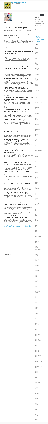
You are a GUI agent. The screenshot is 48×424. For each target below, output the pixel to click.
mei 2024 (36, 79)
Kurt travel (37, 39)
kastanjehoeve (37, 220)
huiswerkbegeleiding (37, 203)
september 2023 (37, 89)
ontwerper (36, 282)
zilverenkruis (37, 416)
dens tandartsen (37, 162)
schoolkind (36, 312)
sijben (36, 314)
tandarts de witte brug (38, 335)
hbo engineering (37, 194)
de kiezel (36, 156)
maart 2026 (36, 52)
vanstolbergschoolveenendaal (9, 24)
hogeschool (36, 199)
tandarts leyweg (37, 344)
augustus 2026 (37, 46)
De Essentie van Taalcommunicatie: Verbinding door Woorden (39, 19)
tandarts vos (36, 356)
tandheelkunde (37, 368)
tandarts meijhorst (37, 346)
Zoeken (36, 13)
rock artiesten (37, 308)
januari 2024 (36, 84)
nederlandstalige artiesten (38, 271)
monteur (36, 260)
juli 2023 (36, 91)
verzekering (36, 388)
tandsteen (36, 372)
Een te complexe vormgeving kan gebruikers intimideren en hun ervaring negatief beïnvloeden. (18, 73)
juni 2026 (36, 48)
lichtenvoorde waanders (38, 236)
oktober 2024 (37, 73)
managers (36, 246)
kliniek (36, 225)
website (36, 403)
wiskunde (36, 404)
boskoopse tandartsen (38, 135)
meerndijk (36, 254)
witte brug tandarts (37, 410)
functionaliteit (11, 225)
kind (35, 221)
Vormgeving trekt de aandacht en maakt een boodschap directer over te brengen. (16, 55)
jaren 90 (36, 216)
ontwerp (36, 281)
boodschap (9, 224)
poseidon (36, 292)
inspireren (27, 225)
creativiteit (16, 224)
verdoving (36, 387)
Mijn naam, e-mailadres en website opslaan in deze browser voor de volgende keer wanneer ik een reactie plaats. (18, 247)
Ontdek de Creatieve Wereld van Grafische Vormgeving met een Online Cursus (39, 21)
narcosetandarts (37, 266)
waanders (36, 400)
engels (36, 173)
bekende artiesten (37, 129)
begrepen (6, 224)
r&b (35, 297)
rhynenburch (36, 303)
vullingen (36, 398)
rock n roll (36, 309)
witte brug (36, 409)
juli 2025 (36, 62)
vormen (26, 226)
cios (35, 145)
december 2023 (37, 85)
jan (35, 210)
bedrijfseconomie (37, 125)
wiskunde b (36, 405)
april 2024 (36, 80)
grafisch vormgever (37, 189)
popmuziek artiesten (37, 291)
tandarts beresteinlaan (38, 330)
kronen (36, 230)
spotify (36, 323)
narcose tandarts (37, 265)
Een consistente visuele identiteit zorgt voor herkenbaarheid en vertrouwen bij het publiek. (17, 59)
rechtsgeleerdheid (37, 298)
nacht (36, 264)
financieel (36, 177)
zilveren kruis (37, 415)
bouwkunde (36, 136)
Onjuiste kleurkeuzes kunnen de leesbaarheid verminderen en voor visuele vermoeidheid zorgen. (18, 74)
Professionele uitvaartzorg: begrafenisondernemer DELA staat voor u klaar (39, 29)
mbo (36, 250)
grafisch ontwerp (37, 187)
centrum (36, 144)
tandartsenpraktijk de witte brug (39, 360)
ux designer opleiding (38, 382)
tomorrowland (37, 376)
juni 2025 (36, 63)
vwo (35, 399)
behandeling (36, 128)
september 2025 (37, 59)
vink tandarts (37, 389)
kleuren (30, 225)
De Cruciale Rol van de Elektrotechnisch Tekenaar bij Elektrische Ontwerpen (39, 26)
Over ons (38, 2)
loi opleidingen (37, 241)
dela (35, 161)
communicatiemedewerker (38, 150)
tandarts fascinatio (37, 339)
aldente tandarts (37, 107)
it (35, 209)
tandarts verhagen (37, 352)
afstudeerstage (37, 103)
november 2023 (37, 86)
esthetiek (28, 224)
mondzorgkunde (37, 259)
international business (38, 208)
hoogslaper (36, 200)
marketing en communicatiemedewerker (38, 249)
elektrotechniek (37, 172)
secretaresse (36, 313)
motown (36, 261)
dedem (36, 157)
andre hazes (36, 109)
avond (36, 114)
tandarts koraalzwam (38, 341)
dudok (36, 167)
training (36, 377)
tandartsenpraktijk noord (38, 362)
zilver (36, 414)
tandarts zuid (37, 357)
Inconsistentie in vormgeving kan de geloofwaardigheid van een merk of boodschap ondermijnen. (18, 75)
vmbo (36, 392)
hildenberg (36, 198)
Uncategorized (21, 24)
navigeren (9, 226)
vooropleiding (37, 393)
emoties (26, 224)
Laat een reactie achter (27, 24)
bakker (36, 118)
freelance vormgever (37, 182)
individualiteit (24, 225)
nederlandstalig (37, 270)
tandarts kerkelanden (38, 340)
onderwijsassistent (37, 280)
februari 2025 (37, 68)
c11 (35, 140)
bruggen (36, 139)
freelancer (36, 183)
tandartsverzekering (37, 367)
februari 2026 (37, 53)
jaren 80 (36, 215)
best (36, 130)
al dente (36, 104)
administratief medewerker (38, 102)
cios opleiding (37, 146)
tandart (36, 328)
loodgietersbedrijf (37, 242)
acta (35, 98)
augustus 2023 (37, 90)
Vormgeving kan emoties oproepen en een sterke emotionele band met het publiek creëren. (17, 58)
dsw (35, 166)
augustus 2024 (37, 75)
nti (35, 277)
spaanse (36, 319)
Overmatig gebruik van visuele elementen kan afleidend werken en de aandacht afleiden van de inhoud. (19, 72)
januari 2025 (36, 69)
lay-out (7, 226)
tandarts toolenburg (37, 351)
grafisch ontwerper (37, 188)
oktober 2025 (37, 58)
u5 (35, 378)
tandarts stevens (37, 350)
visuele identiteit (23, 226)
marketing (36, 247)
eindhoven (36, 168)
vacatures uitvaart (37, 383)
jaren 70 (36, 214)
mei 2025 (36, 64)
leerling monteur (37, 232)
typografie (18, 226)
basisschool (36, 120)
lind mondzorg (37, 237)
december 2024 (37, 70)
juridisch (36, 219)
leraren (36, 235)
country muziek (37, 151)
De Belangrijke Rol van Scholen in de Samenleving (10, 230)
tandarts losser (37, 345)
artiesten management (38, 112)
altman (36, 108)
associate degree (37, 113)
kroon (36, 231)
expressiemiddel (6, 225)
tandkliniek (36, 371)
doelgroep (19, 224)
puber (36, 296)
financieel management (38, 178)
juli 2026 (36, 47)
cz (35, 155)
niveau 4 (36, 275)
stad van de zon (37, 324)
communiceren (13, 224)
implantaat (36, 204)
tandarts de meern (37, 334)
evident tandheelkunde (38, 176)
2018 (36, 97)
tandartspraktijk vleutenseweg (39, 366)
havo (36, 192)
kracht (5, 226)
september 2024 (37, 74)
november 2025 (37, 57)
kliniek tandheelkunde (38, 226)
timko (36, 373)
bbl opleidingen (37, 123)
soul (35, 318)
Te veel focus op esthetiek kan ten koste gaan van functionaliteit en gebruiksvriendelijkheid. (17, 76)
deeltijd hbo (36, 160)
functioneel (14, 225)
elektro (36, 171)
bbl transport (37, 124)
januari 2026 (36, 54)
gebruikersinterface (19, 225)
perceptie (16, 226)
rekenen (36, 302)
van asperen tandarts (37, 384)
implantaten (36, 205)
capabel (36, 141)
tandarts (36, 329)
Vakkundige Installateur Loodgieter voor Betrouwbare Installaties (39, 23)
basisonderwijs (37, 119)
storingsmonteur (37, 325)
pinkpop (36, 286)
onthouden (12, 226)
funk (36, 184)
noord (36, 276)
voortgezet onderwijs (38, 394)
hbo (35, 193)
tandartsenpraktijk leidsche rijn (39, 361)
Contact (43, 2)
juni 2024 (36, 78)
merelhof (36, 255)
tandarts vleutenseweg (38, 355)
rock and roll (36, 307)
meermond (36, 253)
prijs (35, 293)
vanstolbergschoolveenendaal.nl (18, 2)
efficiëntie (23, 224)
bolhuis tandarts (37, 134)
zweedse (36, 419)
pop (35, 287)
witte (36, 408)
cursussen (36, 152)
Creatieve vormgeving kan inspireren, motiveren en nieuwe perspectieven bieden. (16, 60)
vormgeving (29, 226)
